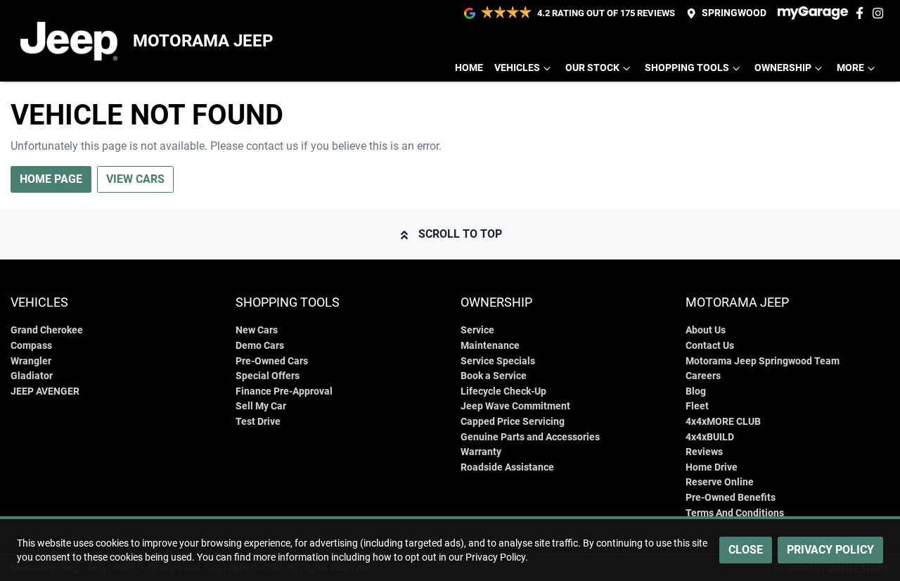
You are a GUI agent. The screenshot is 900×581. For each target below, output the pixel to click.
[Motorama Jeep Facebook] (862, 13)
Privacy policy (830, 549)
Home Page (51, 179)
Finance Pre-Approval (284, 391)
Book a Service (494, 376)
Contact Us (710, 346)
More (850, 68)
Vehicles (517, 68)
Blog (696, 391)
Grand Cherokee (47, 330)
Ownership (782, 68)
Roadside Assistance (507, 467)
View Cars (135, 179)
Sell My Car (261, 406)
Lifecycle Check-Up (503, 391)
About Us (706, 330)
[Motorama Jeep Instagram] (880, 13)
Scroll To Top (460, 234)
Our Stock (592, 68)
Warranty (481, 452)
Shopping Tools (687, 68)
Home (469, 68)
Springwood (734, 13)
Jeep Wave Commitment (515, 406)
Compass (31, 346)
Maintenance (490, 346)
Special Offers (268, 376)
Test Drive (258, 422)
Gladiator (32, 376)
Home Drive (712, 467)
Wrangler (31, 361)
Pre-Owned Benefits (731, 498)
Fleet (697, 406)
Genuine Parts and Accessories (530, 437)
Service (477, 330)
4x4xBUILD (710, 437)
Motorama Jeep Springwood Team (763, 361)
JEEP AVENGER (45, 391)
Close (745, 549)
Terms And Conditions (735, 513)
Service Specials (498, 361)
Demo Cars (260, 346)
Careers (703, 376)
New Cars (257, 330)
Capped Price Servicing (513, 422)
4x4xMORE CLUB (723, 422)
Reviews (704, 452)
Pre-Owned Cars (272, 361)
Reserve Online (720, 482)
